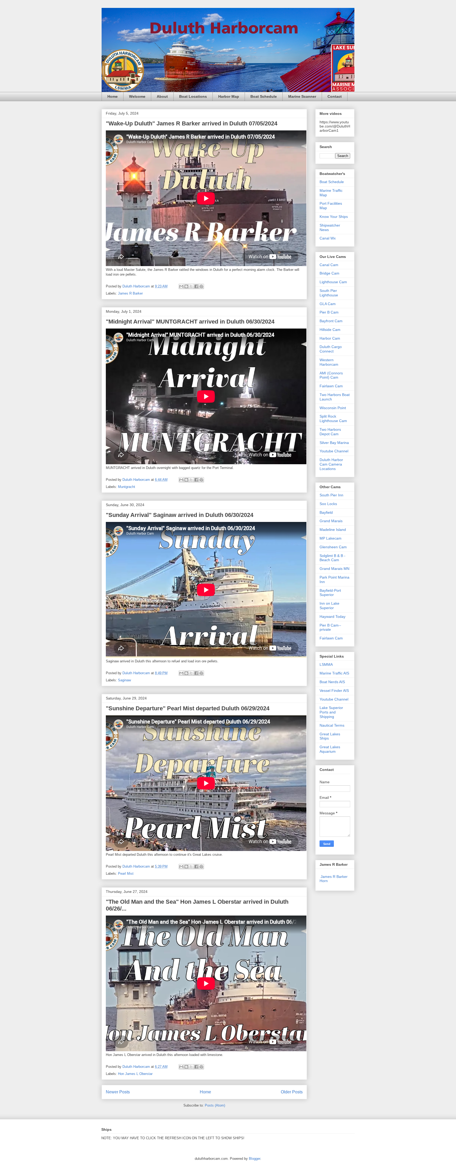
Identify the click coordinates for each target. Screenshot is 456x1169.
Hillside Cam (330, 329)
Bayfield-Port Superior (330, 592)
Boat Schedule (263, 96)
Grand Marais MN (334, 568)
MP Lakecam (330, 538)
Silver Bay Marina (334, 443)
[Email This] (181, 286)
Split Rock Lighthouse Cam (333, 418)
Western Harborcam (329, 362)
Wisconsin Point (333, 408)
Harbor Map (228, 96)
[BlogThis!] (186, 286)
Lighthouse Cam (333, 282)
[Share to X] (191, 286)
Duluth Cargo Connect (331, 349)
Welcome (137, 96)
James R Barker (130, 293)
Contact (334, 96)
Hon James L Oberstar (135, 1074)
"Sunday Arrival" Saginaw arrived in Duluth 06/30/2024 (179, 515)
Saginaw (124, 680)
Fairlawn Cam (331, 386)
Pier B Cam (329, 312)
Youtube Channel (334, 451)
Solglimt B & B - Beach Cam (332, 558)
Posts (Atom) (215, 1105)
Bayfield (326, 512)
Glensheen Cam (333, 547)
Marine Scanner (302, 96)
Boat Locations (193, 96)
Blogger (254, 1159)
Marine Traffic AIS (334, 673)
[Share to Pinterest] (201, 286)
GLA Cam (328, 304)
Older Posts (292, 1092)
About (162, 96)
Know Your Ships (334, 216)
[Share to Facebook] (196, 286)
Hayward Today (332, 616)
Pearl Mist (126, 873)
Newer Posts (118, 1092)
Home (112, 96)
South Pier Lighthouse (329, 292)
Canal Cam (329, 265)
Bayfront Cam (331, 321)
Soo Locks (328, 504)
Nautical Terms (332, 725)
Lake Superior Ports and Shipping (331, 712)
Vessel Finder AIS (334, 690)
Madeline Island (333, 529)
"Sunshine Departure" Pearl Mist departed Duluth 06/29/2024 (187, 708)
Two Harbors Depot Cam (330, 431)
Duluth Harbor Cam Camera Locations (331, 464)
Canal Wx (328, 238)
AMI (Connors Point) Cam (331, 375)
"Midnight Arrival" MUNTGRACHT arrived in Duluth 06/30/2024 (190, 321)
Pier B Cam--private (330, 627)
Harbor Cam (330, 338)
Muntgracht (126, 487)
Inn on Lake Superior (329, 605)
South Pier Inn (331, 495)
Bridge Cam (329, 273)
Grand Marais (331, 521)
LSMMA (326, 664)
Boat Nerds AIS (332, 682)
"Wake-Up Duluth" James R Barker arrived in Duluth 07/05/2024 (191, 123)
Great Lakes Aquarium (330, 749)
